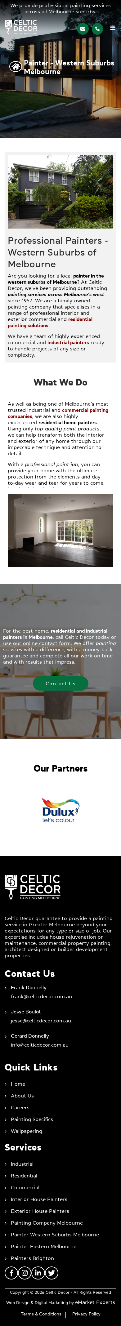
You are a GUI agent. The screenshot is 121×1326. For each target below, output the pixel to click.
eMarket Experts (95, 1302)
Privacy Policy (86, 1314)
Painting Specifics (32, 1119)
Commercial (25, 1187)
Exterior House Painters (40, 1210)
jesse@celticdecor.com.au (41, 1020)
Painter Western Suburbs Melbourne (55, 1234)
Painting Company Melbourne (47, 1222)
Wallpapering (26, 1130)
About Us (22, 1095)
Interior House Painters (39, 1199)
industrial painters (68, 342)
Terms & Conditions (41, 1314)
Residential (24, 1175)
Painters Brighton (32, 1258)
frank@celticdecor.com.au (41, 996)
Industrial (22, 1163)
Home (18, 1083)
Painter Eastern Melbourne (43, 1246)
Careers (20, 1107)
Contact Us (61, 683)
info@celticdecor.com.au (40, 1044)
